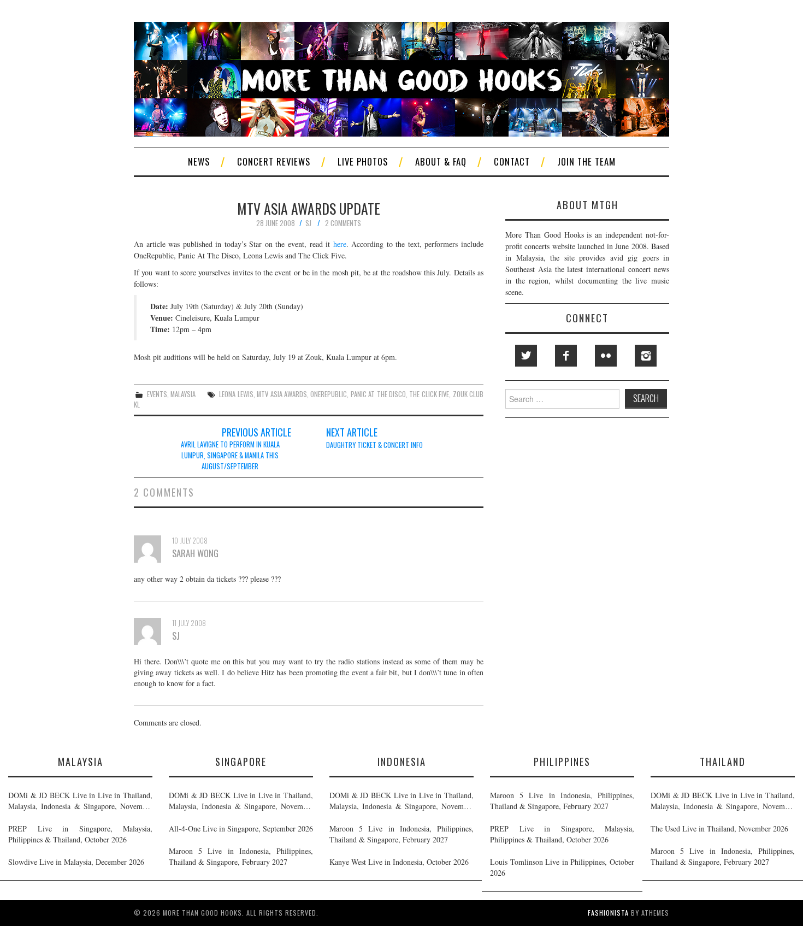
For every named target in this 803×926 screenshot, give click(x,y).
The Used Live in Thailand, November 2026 (719, 828)
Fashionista (608, 912)
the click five (429, 394)
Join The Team (586, 161)
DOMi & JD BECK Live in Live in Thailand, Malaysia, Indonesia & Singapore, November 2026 (80, 801)
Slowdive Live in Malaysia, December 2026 (76, 862)
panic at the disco (378, 394)
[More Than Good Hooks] (401, 78)
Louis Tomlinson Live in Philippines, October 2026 (562, 867)
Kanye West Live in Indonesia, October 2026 (399, 862)
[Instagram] (646, 356)
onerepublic (328, 394)
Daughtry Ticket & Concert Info (374, 445)
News (199, 161)
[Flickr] (606, 356)
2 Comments (343, 223)
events (157, 394)
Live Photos (363, 161)
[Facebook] (566, 356)
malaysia (183, 394)
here (339, 244)
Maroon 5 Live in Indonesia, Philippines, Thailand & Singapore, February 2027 (241, 856)
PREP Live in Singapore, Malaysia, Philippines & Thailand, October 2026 (80, 834)
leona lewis (236, 394)
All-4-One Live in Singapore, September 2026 (241, 828)
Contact (512, 161)
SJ (308, 223)
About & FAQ (441, 161)
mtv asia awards (282, 394)
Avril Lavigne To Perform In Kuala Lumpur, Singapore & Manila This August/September (230, 455)
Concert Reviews (273, 161)
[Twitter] (526, 356)
